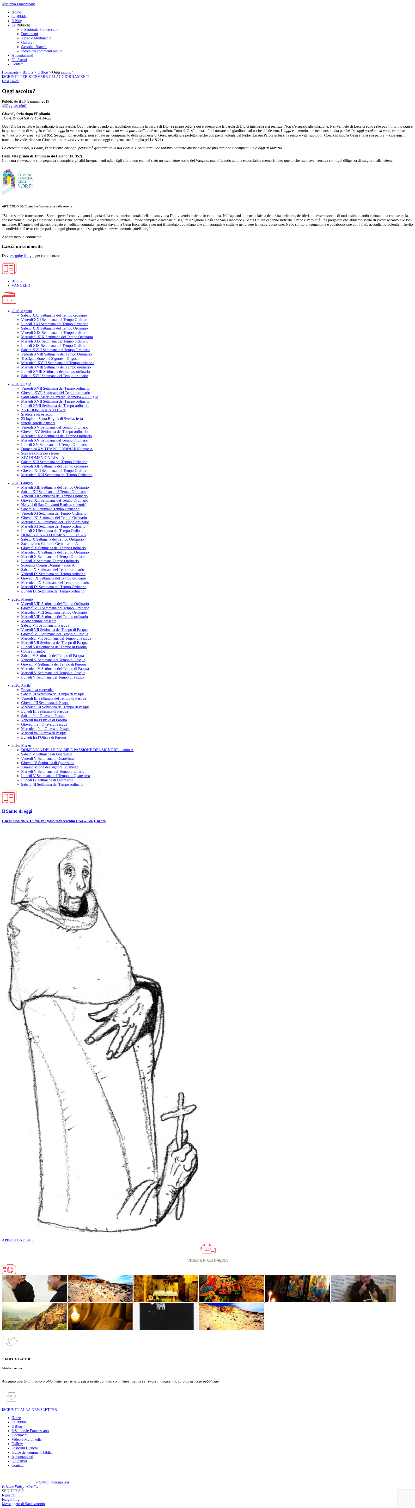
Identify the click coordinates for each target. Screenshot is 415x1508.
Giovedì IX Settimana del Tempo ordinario (53, 578)
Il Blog (42, 72)
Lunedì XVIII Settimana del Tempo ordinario (55, 371)
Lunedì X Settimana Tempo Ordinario (50, 561)
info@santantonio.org (52, 1482)
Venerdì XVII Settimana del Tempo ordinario (55, 388)
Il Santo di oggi (17, 811)
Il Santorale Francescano (30, 1431)
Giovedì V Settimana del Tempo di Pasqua (53, 664)
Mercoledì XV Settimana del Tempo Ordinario (56, 436)
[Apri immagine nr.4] (297, 1301)
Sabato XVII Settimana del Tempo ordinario (54, 376)
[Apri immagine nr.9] (231, 1329)
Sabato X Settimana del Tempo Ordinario (52, 539)
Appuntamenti (22, 1457)
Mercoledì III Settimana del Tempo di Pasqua (55, 707)
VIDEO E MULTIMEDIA (207, 1260)
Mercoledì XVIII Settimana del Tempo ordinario (57, 363)
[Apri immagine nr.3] (231, 1301)
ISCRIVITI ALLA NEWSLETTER (29, 1410)
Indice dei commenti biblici (32, 1452)
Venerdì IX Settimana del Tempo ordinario (53, 574)
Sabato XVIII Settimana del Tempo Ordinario (55, 350)
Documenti (20, 1435)
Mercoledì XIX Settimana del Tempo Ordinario (57, 337)
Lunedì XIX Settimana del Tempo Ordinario (54, 345)
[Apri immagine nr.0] (34, 1301)
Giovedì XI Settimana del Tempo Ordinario (54, 518)
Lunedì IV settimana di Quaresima (47, 780)
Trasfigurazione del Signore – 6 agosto (50, 358)
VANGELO (21, 285)
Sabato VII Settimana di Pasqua (45, 625)
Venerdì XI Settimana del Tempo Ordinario (53, 513)
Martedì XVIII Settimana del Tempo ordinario (56, 367)
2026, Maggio (22, 599)
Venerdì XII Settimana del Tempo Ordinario (54, 496)
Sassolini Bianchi (25, 1448)
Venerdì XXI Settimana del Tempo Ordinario (55, 320)
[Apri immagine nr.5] (363, 1301)
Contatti (18, 1465)
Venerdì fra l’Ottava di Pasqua (44, 720)
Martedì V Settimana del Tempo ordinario (52, 771)
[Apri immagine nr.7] (100, 1329)
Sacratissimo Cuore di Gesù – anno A (49, 544)
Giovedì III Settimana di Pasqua (45, 703)
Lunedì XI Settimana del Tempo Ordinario (53, 531)
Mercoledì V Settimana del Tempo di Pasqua (55, 669)
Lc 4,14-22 (10, 81)
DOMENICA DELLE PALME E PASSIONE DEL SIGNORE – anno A (77, 750)
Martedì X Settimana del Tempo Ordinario (53, 557)
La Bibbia (19, 1422)
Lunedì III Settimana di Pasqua (44, 711)
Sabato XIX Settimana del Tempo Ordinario (54, 328)
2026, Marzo (21, 745)
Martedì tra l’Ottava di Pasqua (44, 733)
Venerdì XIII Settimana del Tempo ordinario (54, 466)
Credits (32, 1486)
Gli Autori (19, 1461)
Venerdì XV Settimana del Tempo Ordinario (54, 427)
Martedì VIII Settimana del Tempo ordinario (54, 617)
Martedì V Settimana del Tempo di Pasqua (53, 673)
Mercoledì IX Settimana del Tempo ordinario (55, 582)
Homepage (10, 72)
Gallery (17, 1444)
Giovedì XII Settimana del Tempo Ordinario (54, 500)
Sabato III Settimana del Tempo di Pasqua (53, 694)
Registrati (9, 1495)
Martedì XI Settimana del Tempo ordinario (53, 526)
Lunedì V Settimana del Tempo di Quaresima (55, 776)
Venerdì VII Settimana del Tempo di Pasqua (54, 630)
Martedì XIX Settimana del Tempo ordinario (54, 341)
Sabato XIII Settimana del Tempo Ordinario (54, 462)
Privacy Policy (13, 1486)
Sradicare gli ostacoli (37, 414)
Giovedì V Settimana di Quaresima (47, 763)
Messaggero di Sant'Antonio (23, 1504)
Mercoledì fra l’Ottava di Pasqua (45, 729)
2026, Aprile (21, 685)
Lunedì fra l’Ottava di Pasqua (43, 737)
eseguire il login (22, 256)
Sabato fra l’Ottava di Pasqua (43, 716)
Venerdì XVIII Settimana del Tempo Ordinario (56, 354)
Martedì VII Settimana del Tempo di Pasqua (54, 643)
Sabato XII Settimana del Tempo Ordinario (53, 492)
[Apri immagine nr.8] (165, 1329)
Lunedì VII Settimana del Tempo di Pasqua (54, 647)
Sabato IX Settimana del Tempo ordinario (52, 569)
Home (16, 1418)
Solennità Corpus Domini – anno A (48, 565)
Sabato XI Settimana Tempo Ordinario (50, 509)
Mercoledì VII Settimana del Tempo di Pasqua (56, 638)
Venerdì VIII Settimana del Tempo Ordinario (55, 604)
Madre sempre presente (38, 621)
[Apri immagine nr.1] (100, 1301)
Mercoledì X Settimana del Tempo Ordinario (55, 552)
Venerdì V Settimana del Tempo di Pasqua (53, 660)
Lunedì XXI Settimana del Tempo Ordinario (54, 324)
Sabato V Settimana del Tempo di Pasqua (52, 656)
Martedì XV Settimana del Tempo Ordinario (54, 440)
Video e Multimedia (27, 1439)
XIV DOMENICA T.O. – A (42, 457)
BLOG (28, 72)
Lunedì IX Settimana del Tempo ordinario (53, 591)
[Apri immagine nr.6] (34, 1329)
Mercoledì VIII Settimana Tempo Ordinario (54, 612)
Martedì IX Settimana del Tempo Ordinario (53, 587)
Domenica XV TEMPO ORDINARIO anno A (57, 449)
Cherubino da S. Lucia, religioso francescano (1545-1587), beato (54, 821)
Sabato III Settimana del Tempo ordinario (52, 784)
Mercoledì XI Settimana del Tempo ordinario (55, 522)
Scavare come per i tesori (40, 453)
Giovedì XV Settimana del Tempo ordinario (54, 432)
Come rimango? (33, 651)
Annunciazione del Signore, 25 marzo (50, 767)
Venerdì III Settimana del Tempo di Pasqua (53, 698)
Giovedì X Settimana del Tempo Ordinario (53, 548)
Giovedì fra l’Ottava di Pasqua (44, 724)
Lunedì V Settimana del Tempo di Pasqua (52, 677)
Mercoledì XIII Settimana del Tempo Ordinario (56, 475)
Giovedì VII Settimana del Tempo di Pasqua (54, 634)
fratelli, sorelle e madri (38, 423)
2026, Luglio (21, 384)
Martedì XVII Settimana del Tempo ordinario (55, 401)
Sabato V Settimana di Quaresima (46, 754)
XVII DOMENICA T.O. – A (43, 410)
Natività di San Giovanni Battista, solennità (53, 505)
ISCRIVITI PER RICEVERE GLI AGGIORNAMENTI (45, 77)
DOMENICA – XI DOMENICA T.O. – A (53, 535)
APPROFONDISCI (17, 1240)
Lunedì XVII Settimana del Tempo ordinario (55, 406)
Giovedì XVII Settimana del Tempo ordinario (55, 393)
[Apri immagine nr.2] (165, 1301)
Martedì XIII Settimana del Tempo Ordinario (55, 487)
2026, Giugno (22, 483)
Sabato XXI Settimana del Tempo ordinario (54, 315)
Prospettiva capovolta (37, 690)
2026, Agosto (22, 311)
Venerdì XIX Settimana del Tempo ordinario (54, 332)
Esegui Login (12, 1499)
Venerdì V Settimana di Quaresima (47, 758)
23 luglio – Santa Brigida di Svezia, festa (52, 419)
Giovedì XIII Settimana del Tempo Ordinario (55, 470)
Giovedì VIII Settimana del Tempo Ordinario (55, 608)
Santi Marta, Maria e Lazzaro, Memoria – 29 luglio (59, 397)
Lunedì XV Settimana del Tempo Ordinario (54, 444)
